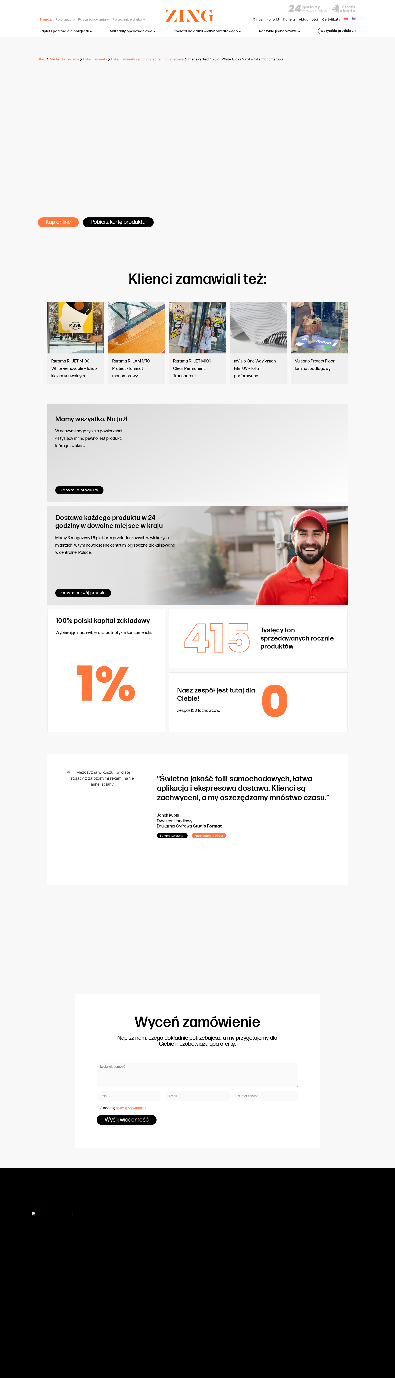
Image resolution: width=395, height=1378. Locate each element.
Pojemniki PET (119, 1280)
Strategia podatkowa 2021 (241, 1298)
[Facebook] (341, 1354)
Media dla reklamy (64, 59)
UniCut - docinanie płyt (126, 1298)
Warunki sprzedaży (235, 1280)
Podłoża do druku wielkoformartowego (138, 1275)
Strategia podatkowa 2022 (242, 1303)
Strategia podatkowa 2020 (242, 1292)
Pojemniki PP (118, 1286)
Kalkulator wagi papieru (239, 1286)
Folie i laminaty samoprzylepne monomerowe (147, 59)
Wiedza (226, 1257)
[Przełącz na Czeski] (354, 18)
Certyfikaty (331, 19)
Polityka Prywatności (237, 1321)
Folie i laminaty (95, 59)
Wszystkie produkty (336, 31)
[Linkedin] (359, 1354)
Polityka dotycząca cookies (242, 1315)
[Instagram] (350, 1354)
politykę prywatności (131, 1108)
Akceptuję (123, 1108)
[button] (209, 835)
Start (42, 59)
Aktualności (308, 19)
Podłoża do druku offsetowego (133, 1257)
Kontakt (272, 19)
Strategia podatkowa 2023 (242, 1309)
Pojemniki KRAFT (121, 1292)
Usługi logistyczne (122, 1303)
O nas (258, 19)
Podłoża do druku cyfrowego (131, 1263)
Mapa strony (324, 1354)
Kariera (289, 19)
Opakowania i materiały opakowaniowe (139, 1269)
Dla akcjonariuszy (234, 1275)
